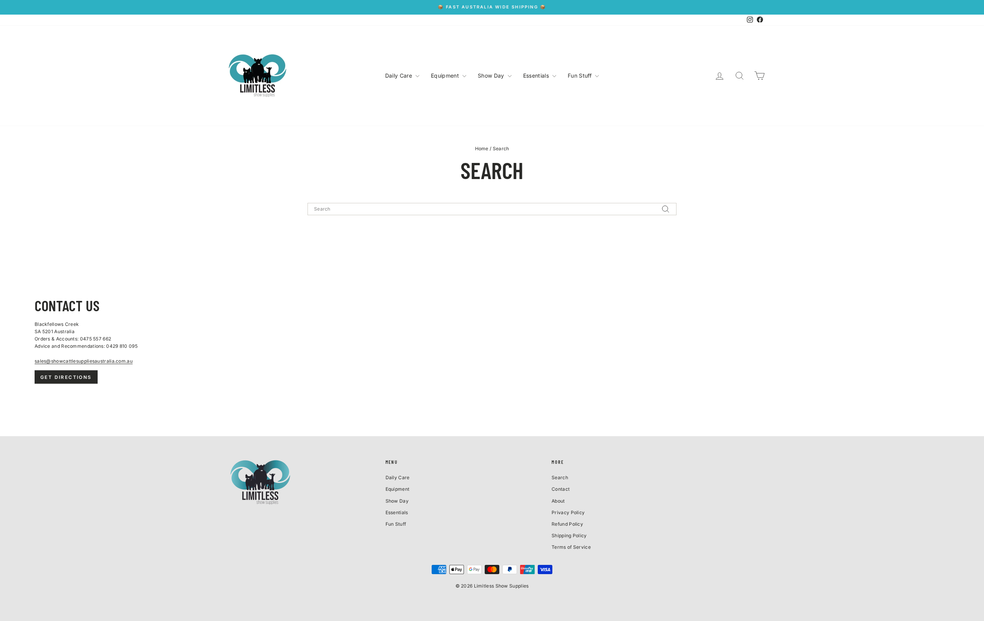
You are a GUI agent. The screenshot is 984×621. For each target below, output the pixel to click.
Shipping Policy (569, 535)
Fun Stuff (580, 75)
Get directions (66, 377)
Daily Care (399, 75)
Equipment (445, 75)
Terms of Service (571, 547)
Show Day (492, 75)
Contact (561, 489)
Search (560, 477)
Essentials (536, 75)
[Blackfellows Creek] (492, 340)
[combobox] (492, 209)
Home (482, 148)
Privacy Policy (568, 512)
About (558, 501)
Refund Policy (567, 524)
